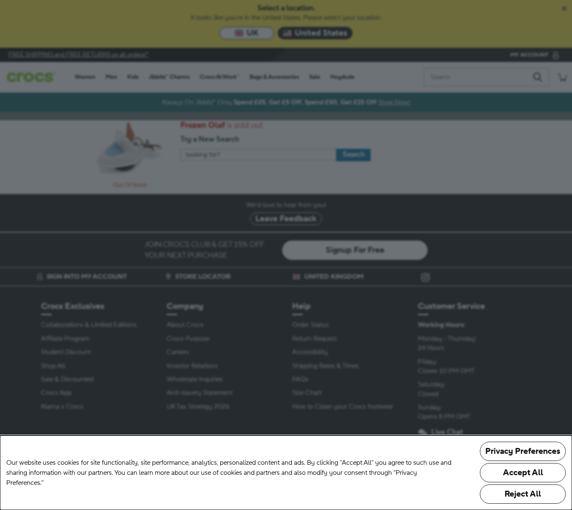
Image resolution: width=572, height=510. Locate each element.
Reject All (523, 494)
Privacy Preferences (522, 451)
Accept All (523, 472)
